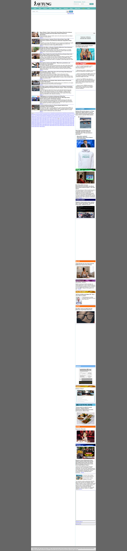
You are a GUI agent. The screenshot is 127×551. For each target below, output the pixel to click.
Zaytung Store (78, 523)
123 (56, 116)
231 (62, 121)
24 (58, 113)
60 (58, 114)
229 (58, 121)
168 (43, 118)
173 (52, 118)
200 (53, 119)
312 (66, 124)
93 (53, 115)
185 (71, 118)
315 (71, 124)
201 (55, 119)
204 (60, 119)
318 (33, 125)
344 (33, 126)
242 (37, 122)
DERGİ (78, 366)
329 (52, 125)
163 (35, 118)
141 (42, 117)
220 (43, 121)
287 (68, 123)
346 (37, 126)
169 (45, 118)
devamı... (81, 197)
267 (35, 123)
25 (59, 113)
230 (60, 121)
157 (68, 117)
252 (53, 122)
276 (50, 123)
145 (48, 117)
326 (47, 125)
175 (55, 118)
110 (35, 116)
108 (32, 116)
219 (42, 121)
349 (42, 126)
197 (48, 119)
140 (40, 117)
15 (47, 113)
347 (38, 126)
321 (38, 125)
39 (33, 114)
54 (50, 114)
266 (33, 123)
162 (33, 118)
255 (58, 122)
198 (50, 119)
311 (65, 124)
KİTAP (78, 306)
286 (67, 123)
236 (70, 121)
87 (46, 115)
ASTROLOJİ (80, 280)
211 (71, 119)
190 (37, 119)
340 (70, 125)
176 (57, 118)
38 (31, 114)
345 (35, 126)
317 (32, 125)
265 (32, 123)
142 (43, 117)
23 (57, 113)
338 (67, 125)
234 (67, 121)
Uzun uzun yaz (70, 13)
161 (32, 118)
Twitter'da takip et (79, 521)
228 (57, 121)
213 (32, 121)
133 (72, 116)
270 (40, 123)
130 (67, 116)
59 (56, 114)
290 (73, 123)
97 (58, 115)
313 (68, 124)
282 (60, 123)
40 (34, 114)
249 (48, 122)
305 (55, 124)
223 (48, 121)
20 (53, 113)
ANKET (78, 386)
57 (54, 114)
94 (54, 115)
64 (62, 114)
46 (41, 114)
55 (52, 114)
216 (37, 121)
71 (71, 114)
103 (67, 115)
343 (32, 126)
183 (68, 118)
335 (62, 125)
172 (50, 118)
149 (55, 117)
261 (68, 122)
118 (48, 116)
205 (62, 119)
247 (45, 122)
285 (65, 123)
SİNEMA (78, 43)
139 (38, 117)
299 (45, 124)
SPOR (78, 170)
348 (40, 126)
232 (63, 121)
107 (73, 115)
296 (40, 124)
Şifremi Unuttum (77, 1)
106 (71, 115)
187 (32, 119)
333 (58, 125)
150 (57, 117)
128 (64, 116)
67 (66, 114)
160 (73, 117)
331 (55, 125)
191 (38, 119)
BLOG (78, 261)
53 (49, 114)
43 (37, 114)
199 (52, 119)
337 (65, 125)
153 (62, 117)
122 (54, 116)
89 (48, 115)
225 (52, 121)
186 (73, 118)
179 (62, 118)
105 (70, 115)
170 (47, 118)
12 (44, 113)
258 (63, 122)
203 (58, 119)
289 (71, 123)
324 (43, 125)
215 (35, 121)
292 (33, 124)
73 (73, 114)
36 (72, 113)
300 (47, 124)
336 (63, 125)
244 (40, 122)
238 (73, 121)
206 (63, 119)
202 (57, 119)
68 (67, 114)
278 (53, 123)
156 (67, 117)
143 (45, 117)
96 (56, 115)
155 (65, 117)
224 (50, 121)
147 (52, 117)
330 (53, 125)
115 (43, 116)
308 (60, 124)
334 (60, 125)
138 (37, 117)
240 (33, 122)
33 (69, 113)
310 (63, 124)
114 (41, 116)
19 (52, 113)
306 (57, 124)
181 (65, 118)
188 (33, 119)
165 (38, 118)
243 (38, 122)
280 (57, 123)
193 (42, 119)
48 (43, 114)
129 (66, 116)
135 (32, 117)
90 (49, 115)
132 (71, 116)
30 (65, 113)
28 (63, 113)
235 (68, 121)
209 (68, 119)
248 (47, 122)
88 (47, 115)
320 (37, 125)
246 (43, 122)
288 (70, 123)
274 (47, 123)
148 (53, 117)
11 (42, 113)
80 (37, 115)
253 (55, 122)
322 (40, 125)
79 (36, 115)
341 (71, 125)
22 (55, 113)
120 (51, 116)
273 (45, 123)
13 (45, 113)
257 (62, 122)
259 (65, 122)
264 (73, 122)
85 (43, 115)
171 (48, 118)
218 (40, 121)
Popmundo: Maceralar (81, 429)
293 (35, 124)
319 (35, 125)
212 (73, 119)
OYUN (78, 426)
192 (40, 119)
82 (40, 115)
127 (63, 116)
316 (73, 124)
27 (61, 113)
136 (33, 117)
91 (50, 115)
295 (38, 124)
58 (55, 114)
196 (47, 119)
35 (71, 113)
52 (48, 114)
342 (73, 125)
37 (73, 113)
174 (53, 118)
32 (67, 113)
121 (53, 116)
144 (47, 117)
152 (60, 117)
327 (48, 125)
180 (63, 118)
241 (35, 122)
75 (31, 115)
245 (42, 122)
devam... (80, 289)
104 (68, 115)
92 (52, 115)
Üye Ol (83, 1)
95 (55, 115)
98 (59, 115)
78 (35, 115)
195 (45, 119)
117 (46, 116)
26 (60, 113)
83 (41, 115)
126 (61, 116)
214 (33, 121)
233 (65, 121)
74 (74, 114)
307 (58, 124)
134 (74, 116)
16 (48, 113)
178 (60, 118)
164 (37, 118)
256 (60, 122)
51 (47, 114)
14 (46, 113)
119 (49, 116)
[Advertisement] (25, 25)
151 (58, 117)
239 (32, 122)
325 (45, 125)
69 (68, 114)
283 (62, 123)
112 (38, 116)
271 (42, 123)
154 (63, 117)
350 (43, 126)
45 (40, 114)
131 (69, 116)
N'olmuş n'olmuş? (80, 388)
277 (52, 123)
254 (57, 122)
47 (42, 114)
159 (71, 117)
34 (70, 113)
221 (45, 121)
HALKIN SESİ (80, 292)
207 (65, 119)
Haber (78, 445)
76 (33, 115)
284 (63, 123)
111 (37, 116)
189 (35, 119)
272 (43, 123)
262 (70, 122)
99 (60, 115)
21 (54, 113)
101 (63, 115)
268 (37, 123)
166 (40, 118)
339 (68, 125)
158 (70, 117)
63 (61, 114)
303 (52, 124)
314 (70, 124)
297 (42, 124)
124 (58, 116)
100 (62, 115)
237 (71, 121)
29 (64, 113)
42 (36, 114)
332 (57, 125)
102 (65, 115)
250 (50, 122)
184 (70, 118)
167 (42, 118)
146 (50, 117)
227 (55, 121)
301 (48, 124)
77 (34, 115)
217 (38, 121)
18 (51, 113)
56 (53, 114)
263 (71, 122)
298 (43, 124)
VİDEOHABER (80, 200)
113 (40, 116)
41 (35, 114)
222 (47, 121)
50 (46, 114)
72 (72, 114)
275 (48, 123)
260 (67, 122)
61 (59, 114)
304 (53, 124)
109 (33, 116)
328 (50, 125)
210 (70, 119)
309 (62, 124)
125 (59, 116)
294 (37, 124)
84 (42, 115)
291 (32, 124)
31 (66, 113)
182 (67, 118)
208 (67, 119)
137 (35, 117)
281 (58, 123)
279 (55, 123)
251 (52, 122)
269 (38, 123)
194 (43, 119)
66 (65, 114)
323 (42, 125)
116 (45, 116)
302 (50, 124)
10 (41, 113)
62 (60, 114)
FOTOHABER (80, 109)
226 (53, 121)
